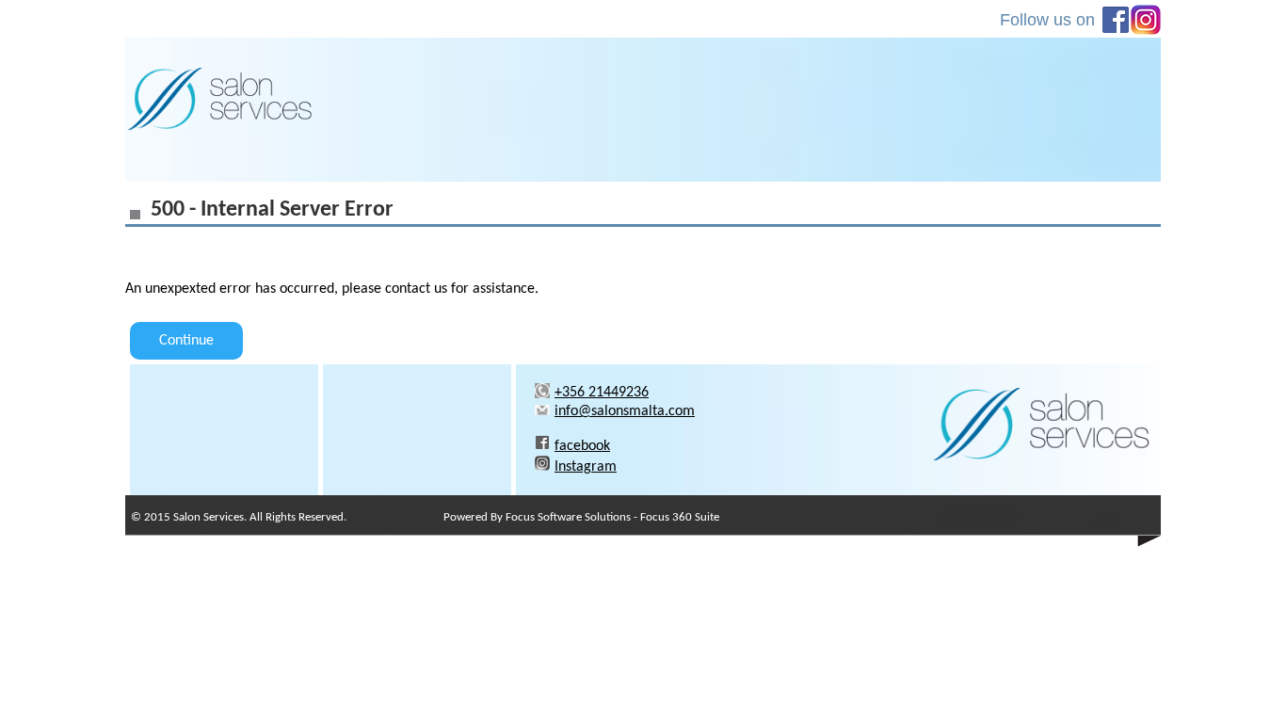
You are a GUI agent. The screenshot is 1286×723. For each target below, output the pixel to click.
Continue (186, 340)
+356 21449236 (602, 392)
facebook (582, 446)
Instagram (586, 466)
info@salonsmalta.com (625, 411)
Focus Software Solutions (568, 517)
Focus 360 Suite (679, 517)
